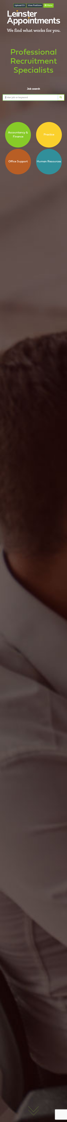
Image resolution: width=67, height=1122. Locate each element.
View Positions (35, 5)
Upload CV (20, 5)
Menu (49, 5)
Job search (33, 89)
